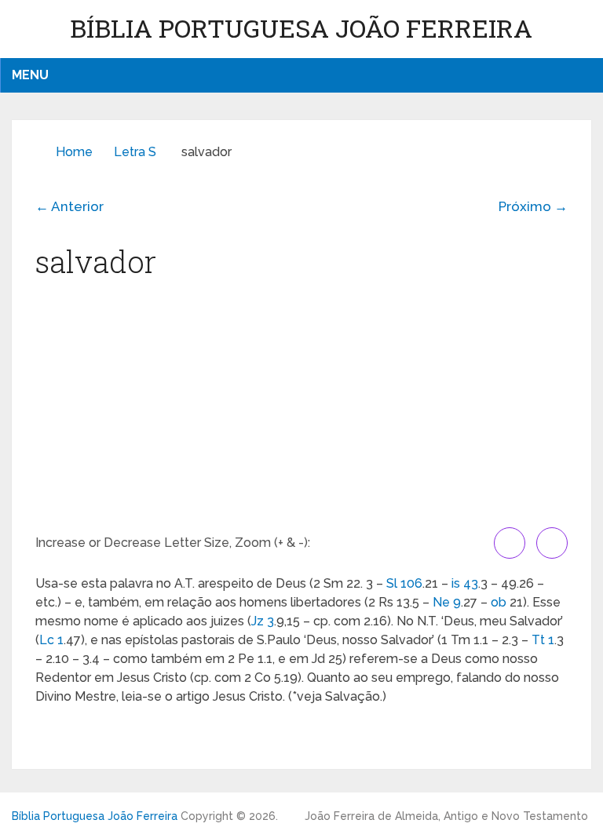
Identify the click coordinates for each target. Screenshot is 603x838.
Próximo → (533, 206)
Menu (30, 74)
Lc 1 (51, 639)
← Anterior (69, 206)
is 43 (464, 583)
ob (498, 602)
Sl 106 (404, 583)
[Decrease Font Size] (552, 543)
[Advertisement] (301, 409)
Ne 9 (447, 602)
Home (74, 151)
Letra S (135, 151)
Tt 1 (543, 639)
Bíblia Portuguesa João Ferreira (301, 28)
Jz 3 (262, 621)
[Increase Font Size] (509, 543)
